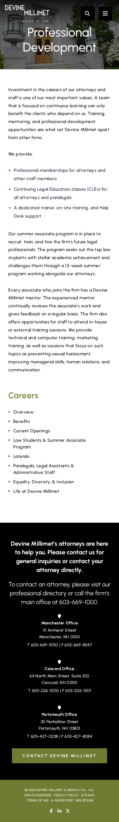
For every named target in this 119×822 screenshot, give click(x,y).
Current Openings (31, 430)
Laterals (21, 456)
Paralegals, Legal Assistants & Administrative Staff (43, 469)
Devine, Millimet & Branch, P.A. (61, 790)
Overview (23, 412)
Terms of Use (37, 800)
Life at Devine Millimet (36, 491)
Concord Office (59, 668)
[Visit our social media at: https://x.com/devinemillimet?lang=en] (68, 811)
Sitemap (88, 795)
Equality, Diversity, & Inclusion (43, 481)
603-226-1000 (45, 690)
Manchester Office (59, 623)
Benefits (21, 421)
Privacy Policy (66, 795)
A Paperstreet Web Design (72, 800)
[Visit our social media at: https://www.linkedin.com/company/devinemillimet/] (59, 811)
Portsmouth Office (59, 714)
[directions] (59, 616)
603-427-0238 (44, 736)
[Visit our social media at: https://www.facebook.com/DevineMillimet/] (51, 811)
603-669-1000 (44, 644)
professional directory (39, 593)
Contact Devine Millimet (59, 755)
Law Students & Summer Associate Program (49, 444)
